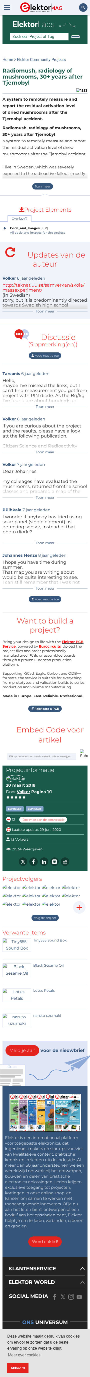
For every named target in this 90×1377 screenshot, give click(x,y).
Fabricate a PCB (46, 709)
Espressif (15, 808)
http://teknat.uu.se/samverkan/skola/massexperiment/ (43, 287)
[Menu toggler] (7, 7)
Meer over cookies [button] (24, 1355)
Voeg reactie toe (46, 355)
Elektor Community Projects (41, 59)
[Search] (75, 36)
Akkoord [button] (17, 1368)
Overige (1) (19, 218)
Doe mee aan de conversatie (43, 820)
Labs (33, 24)
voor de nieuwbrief (46, 1050)
